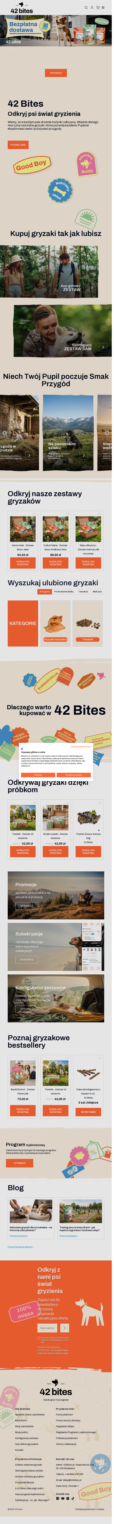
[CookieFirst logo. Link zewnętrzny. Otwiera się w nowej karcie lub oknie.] (22, 749)
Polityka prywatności (81, 746)
